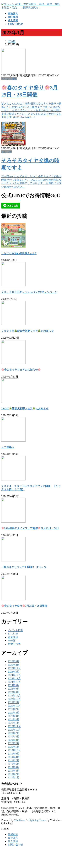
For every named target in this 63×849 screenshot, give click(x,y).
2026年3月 (13, 664)
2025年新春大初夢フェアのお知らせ (24, 408)
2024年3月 (13, 685)
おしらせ (6, 151)
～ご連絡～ (7, 447)
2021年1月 (13, 722)
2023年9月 (13, 688)
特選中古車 (14, 644)
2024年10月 (14, 682)
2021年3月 (13, 716)
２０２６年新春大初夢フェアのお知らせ (27, 331)
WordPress (19, 820)
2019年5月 (13, 767)
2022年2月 (13, 702)
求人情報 (13, 841)
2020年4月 (13, 736)
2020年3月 (13, 740)
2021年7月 (13, 709)
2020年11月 (14, 726)
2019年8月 (13, 757)
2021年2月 (13, 719)
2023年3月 (13, 692)
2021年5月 (13, 712)
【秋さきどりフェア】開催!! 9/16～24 (23, 567)
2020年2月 (13, 743)
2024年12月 (14, 675)
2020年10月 (14, 729)
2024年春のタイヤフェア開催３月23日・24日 (31, 528)
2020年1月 (13, 746)
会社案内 (13, 837)
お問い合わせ (15, 844)
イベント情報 (9, 78)
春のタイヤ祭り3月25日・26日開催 (25, 605)
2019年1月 (13, 777)
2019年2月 (13, 774)
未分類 (12, 640)
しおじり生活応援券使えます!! (19, 253)
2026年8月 (13, 661)
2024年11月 (14, 678)
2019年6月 (13, 763)
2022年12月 (14, 695)
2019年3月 (13, 770)
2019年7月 (13, 760)
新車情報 (13, 637)
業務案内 (13, 834)
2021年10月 (14, 705)
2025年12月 (14, 668)
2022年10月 (14, 699)
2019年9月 (13, 753)
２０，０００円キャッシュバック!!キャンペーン (29, 292)
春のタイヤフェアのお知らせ (21, 369)
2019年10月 (14, 750)
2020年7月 (13, 733)
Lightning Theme (37, 820)
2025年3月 (13, 671)
